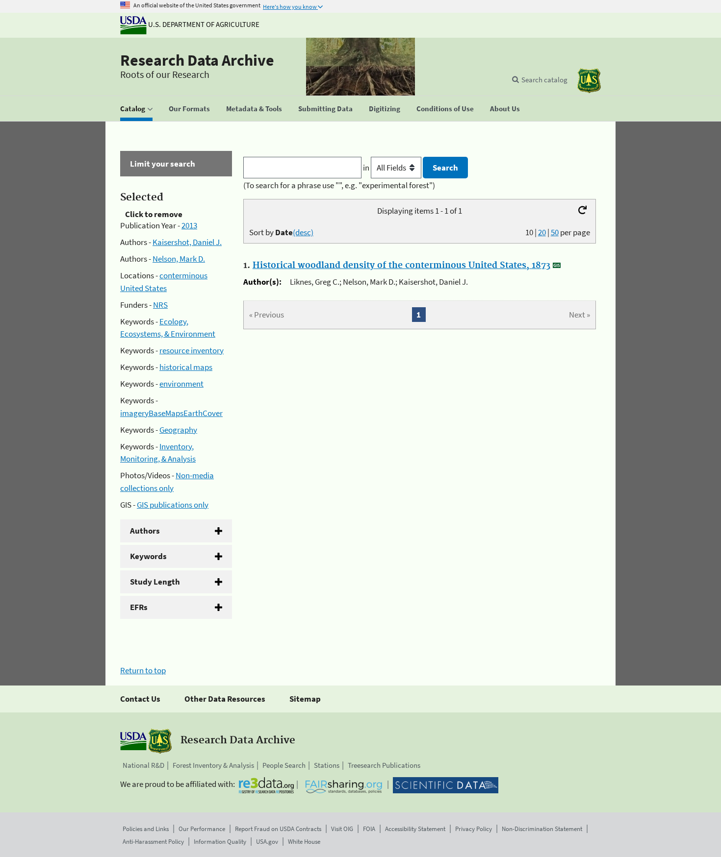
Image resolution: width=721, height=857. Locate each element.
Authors (145, 530)
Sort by (281, 232)
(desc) (303, 232)
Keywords (148, 556)
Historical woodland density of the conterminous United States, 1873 (401, 265)
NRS (160, 304)
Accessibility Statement (415, 829)
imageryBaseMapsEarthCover (171, 413)
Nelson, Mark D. (179, 258)
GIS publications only (172, 504)
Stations (326, 765)
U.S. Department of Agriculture (203, 24)
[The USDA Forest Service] (589, 80)
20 (542, 232)
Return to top (143, 670)
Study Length (155, 581)
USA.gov (267, 841)
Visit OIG (342, 829)
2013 (189, 225)
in (367, 167)
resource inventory (191, 350)
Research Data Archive (197, 60)
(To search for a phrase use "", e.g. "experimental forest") (339, 185)
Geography (178, 429)
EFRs (139, 607)
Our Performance (202, 829)
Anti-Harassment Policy (153, 841)
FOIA (369, 829)
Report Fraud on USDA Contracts (278, 829)
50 (555, 232)
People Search (284, 765)
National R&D (143, 765)
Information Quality (220, 841)
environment (181, 383)
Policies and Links (146, 829)
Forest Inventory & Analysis (213, 765)
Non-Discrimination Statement (542, 829)
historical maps (185, 367)
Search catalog (544, 79)
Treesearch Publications (384, 765)
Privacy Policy (473, 829)
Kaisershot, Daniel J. (187, 242)
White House (304, 841)
